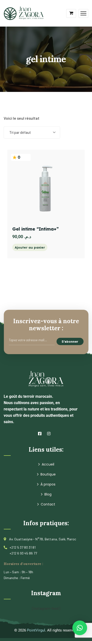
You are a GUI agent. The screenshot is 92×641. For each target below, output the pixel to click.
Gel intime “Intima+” (35, 229)
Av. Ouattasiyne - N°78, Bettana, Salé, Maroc (42, 539)
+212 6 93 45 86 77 (23, 553)
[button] (79, 628)
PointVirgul (36, 630)
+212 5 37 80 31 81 (23, 547)
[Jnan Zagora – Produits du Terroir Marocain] (23, 12)
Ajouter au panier (30, 247)
